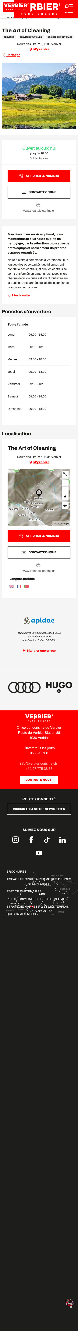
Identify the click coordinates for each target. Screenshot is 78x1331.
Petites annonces (22, 899)
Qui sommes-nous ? (22, 914)
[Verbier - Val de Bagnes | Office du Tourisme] (39, 9)
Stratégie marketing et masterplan (38, 906)
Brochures (17, 871)
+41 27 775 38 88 (39, 769)
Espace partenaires (24, 891)
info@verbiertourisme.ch (39, 763)
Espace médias (52, 899)
